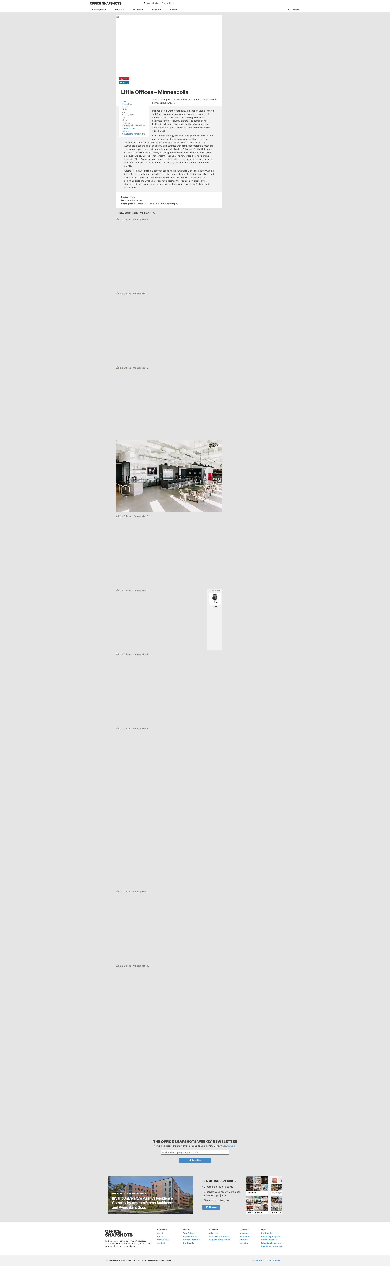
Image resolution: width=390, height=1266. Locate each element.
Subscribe (195, 1160)
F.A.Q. (160, 1236)
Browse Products (191, 1239)
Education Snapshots (271, 1243)
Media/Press (163, 1239)
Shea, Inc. (127, 104)
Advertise (213, 1233)
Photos (118, 9)
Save (126, 79)
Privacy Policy (258, 1260)
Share (125, 83)
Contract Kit (267, 1233)
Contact (161, 1243)
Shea (154, 99)
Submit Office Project (219, 1236)
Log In (296, 9)
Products (137, 9)
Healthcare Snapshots (271, 1246)
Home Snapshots (269, 1239)
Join (288, 9)
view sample (229, 1145)
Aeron (214, 606)
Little (124, 109)
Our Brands (188, 1243)
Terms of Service (273, 1260)
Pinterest (244, 1239)
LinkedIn (244, 1243)
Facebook (244, 1236)
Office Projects (97, 9)
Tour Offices (189, 1233)
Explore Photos (190, 1236)
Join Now (211, 1207)
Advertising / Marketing (133, 133)
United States (129, 128)
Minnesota (140, 125)
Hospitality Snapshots (271, 1236)
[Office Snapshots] (114, 3)
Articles (174, 9)
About (160, 1233)
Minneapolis (128, 125)
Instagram (244, 1233)
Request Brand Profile (219, 1239)
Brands (155, 9)
